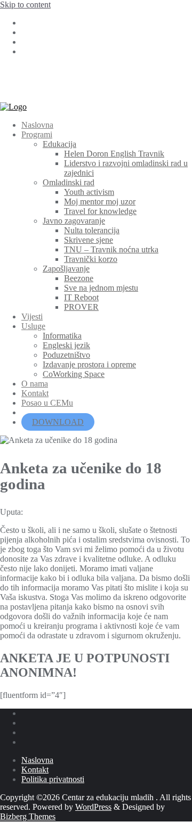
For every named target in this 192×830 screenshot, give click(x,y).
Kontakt (35, 769)
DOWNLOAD (58, 421)
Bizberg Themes (27, 816)
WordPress (93, 806)
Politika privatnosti (52, 779)
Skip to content (25, 4)
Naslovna (37, 760)
